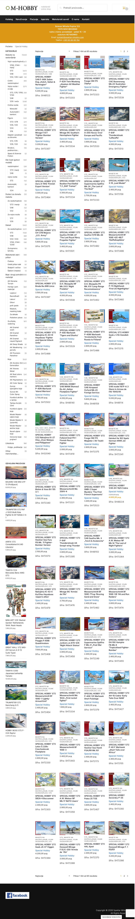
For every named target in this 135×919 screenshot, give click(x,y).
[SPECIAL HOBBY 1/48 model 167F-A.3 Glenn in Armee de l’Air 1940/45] (119, 369)
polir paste (14, 305)
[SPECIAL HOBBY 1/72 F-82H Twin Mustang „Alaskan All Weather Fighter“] (70, 62)
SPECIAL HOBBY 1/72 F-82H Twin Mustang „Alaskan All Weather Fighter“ (70, 83)
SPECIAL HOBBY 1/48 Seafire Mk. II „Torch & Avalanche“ (94, 538)
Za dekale (14, 314)
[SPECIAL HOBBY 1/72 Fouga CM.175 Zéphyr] (94, 62)
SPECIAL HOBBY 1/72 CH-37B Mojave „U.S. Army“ (45, 233)
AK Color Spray (16, 383)
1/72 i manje (15, 204)
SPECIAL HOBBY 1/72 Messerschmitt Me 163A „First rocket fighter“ (70, 697)
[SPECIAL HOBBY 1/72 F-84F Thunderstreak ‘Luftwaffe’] (119, 114)
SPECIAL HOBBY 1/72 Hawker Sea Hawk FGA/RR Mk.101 (94, 748)
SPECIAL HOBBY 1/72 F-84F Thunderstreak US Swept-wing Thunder (70, 542)
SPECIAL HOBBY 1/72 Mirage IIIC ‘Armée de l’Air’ (70, 591)
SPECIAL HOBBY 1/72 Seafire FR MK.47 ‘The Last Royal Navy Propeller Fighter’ (70, 236)
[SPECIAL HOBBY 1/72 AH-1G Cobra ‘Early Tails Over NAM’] (119, 677)
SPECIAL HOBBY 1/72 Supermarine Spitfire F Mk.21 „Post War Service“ (94, 644)
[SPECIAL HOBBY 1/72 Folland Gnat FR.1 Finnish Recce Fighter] (70, 419)
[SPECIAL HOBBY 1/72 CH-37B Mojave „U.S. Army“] (45, 215)
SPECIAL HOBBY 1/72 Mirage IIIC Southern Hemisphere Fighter (70, 132)
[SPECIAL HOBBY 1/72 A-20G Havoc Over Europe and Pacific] (94, 114)
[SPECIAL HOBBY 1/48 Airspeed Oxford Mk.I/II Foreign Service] (94, 369)
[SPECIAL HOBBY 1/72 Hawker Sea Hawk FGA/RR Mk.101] (94, 728)
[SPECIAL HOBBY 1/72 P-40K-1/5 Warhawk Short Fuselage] (94, 677)
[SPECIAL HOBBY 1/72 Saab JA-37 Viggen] (45, 828)
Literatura (10, 443)
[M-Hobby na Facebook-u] (67, 895)
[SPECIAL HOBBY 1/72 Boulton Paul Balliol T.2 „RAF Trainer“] (70, 165)
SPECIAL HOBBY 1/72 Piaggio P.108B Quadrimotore (45, 641)
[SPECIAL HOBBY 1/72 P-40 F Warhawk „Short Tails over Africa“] (119, 728)
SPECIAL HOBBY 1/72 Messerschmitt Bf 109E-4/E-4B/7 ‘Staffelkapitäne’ (119, 236)
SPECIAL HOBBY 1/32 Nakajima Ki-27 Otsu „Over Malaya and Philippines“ (45, 439)
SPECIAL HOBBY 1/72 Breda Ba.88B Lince (45, 284)
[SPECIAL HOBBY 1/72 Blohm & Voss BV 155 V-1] (45, 470)
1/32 (11, 211)
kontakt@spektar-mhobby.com (70, 37)
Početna (9, 46)
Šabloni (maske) (14, 271)
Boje (9, 359)
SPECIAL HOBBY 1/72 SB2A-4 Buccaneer (45, 797)
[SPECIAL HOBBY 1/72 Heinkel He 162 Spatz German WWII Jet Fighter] (119, 419)
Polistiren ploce (16, 317)
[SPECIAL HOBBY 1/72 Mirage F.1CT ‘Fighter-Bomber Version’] (45, 114)
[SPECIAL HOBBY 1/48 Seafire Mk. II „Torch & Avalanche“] (94, 520)
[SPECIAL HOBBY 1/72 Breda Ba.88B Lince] (45, 267)
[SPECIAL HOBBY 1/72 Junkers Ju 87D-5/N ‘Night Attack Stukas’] (70, 624)
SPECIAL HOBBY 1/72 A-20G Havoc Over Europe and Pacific (94, 133)
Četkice (11, 261)
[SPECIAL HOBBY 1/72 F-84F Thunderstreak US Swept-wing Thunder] (70, 521)
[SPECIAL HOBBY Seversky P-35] (119, 779)
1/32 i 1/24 (14, 239)
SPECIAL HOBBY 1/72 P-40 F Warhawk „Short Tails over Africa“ (119, 748)
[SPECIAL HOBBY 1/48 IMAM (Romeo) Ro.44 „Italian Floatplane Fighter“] (70, 369)
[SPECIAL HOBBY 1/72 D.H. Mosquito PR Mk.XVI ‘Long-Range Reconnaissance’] (94, 266)
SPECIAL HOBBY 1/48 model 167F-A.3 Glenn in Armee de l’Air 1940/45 (119, 388)
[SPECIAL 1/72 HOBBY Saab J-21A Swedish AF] (119, 316)
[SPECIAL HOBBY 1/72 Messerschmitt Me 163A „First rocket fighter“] (70, 676)
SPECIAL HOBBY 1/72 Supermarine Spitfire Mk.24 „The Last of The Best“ (94, 185)
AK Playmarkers (16, 380)
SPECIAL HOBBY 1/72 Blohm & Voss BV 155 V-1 (45, 489)
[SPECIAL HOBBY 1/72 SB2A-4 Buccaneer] (45, 779)
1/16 (11, 131)
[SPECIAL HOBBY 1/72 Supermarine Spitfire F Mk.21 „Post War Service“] (94, 623)
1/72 (74, 76)
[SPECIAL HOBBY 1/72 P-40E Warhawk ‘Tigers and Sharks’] (70, 315)
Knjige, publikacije (15, 447)
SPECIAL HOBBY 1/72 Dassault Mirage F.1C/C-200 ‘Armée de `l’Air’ (70, 848)
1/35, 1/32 (14, 125)
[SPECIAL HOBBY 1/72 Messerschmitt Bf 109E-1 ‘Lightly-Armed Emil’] (45, 677)
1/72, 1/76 (14, 141)
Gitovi (12, 302)
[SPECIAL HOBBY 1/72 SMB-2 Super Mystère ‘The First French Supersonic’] (94, 470)
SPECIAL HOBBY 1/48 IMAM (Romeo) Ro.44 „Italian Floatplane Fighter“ (69, 388)
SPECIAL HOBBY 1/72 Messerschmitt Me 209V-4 (70, 489)
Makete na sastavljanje (41, 71)
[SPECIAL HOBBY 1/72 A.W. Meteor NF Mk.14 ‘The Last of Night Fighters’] (119, 521)
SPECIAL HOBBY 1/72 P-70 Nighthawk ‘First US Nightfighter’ (119, 286)
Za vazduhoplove (15, 201)
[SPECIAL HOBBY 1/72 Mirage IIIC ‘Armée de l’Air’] (70, 573)
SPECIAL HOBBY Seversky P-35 (117, 796)
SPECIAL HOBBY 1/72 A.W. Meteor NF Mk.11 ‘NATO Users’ (70, 798)
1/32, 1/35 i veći (41, 428)
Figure (10, 118)
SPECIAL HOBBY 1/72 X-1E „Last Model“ (119, 181)
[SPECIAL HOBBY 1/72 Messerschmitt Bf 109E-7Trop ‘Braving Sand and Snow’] (94, 573)
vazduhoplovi (13, 166)
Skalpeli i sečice (14, 267)
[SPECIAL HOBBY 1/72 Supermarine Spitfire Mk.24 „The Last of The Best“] (94, 165)
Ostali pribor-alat (14, 264)
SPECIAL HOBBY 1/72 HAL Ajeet (94, 845)
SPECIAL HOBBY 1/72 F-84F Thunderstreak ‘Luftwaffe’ (119, 134)
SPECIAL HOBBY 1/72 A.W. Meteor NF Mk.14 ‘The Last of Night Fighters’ (119, 542)
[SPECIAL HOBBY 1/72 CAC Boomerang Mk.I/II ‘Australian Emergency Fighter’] (119, 62)
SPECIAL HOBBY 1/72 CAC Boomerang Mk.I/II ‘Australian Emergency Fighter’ (119, 83)
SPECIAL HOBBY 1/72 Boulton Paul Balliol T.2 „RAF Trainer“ (70, 183)
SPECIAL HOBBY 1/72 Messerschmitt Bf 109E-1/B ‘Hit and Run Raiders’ (119, 593)
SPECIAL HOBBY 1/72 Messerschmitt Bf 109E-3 (70, 747)
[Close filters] (27, 51)
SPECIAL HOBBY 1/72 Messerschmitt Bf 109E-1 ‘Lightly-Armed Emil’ (45, 697)
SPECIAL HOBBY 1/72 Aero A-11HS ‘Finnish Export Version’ (45, 184)
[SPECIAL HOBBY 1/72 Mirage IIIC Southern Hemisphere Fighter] (70, 114)
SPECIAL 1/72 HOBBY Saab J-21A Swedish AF (119, 335)
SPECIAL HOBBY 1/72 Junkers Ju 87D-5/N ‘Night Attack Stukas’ (70, 643)
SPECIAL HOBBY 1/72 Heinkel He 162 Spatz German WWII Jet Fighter (119, 439)
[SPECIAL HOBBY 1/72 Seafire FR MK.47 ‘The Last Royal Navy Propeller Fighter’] (70, 216)
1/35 (11, 221)
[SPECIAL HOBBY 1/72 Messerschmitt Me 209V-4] (70, 470)
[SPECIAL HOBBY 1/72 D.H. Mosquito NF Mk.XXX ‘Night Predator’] (70, 266)
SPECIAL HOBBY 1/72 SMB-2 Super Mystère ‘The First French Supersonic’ (94, 491)
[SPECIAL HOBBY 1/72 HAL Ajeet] (94, 828)
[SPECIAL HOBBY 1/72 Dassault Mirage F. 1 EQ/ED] (119, 828)
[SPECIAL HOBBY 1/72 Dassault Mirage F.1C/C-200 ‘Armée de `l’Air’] (70, 828)
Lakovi (12, 299)
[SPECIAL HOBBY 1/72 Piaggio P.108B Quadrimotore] (45, 623)
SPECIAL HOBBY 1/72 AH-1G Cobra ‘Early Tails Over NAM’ (119, 695)
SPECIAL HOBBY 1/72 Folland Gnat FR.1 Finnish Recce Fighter (70, 439)
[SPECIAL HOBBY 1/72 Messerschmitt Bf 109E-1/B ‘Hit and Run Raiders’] (119, 573)
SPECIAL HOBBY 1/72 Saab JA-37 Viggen (45, 845)
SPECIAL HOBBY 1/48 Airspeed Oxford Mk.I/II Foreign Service (92, 389)
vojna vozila (12, 177)
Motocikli (13, 109)
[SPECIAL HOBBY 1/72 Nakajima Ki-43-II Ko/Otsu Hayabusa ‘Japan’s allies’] (45, 573)
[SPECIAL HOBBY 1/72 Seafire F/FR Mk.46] (94, 216)
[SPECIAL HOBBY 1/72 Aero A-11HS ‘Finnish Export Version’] (45, 165)
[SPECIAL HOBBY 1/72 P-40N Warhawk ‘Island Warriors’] (45, 370)
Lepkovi (13, 293)
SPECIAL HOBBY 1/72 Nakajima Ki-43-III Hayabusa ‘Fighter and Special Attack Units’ (45, 337)
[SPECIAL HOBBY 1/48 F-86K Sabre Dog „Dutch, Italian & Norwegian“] (45, 61)
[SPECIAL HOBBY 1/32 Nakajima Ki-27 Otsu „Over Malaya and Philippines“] (45, 419)
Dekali (8, 225)
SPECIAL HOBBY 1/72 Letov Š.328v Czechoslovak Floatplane (45, 748)
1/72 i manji (14, 170)
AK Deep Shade (16, 344)
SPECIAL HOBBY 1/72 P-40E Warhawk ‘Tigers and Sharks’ (70, 333)
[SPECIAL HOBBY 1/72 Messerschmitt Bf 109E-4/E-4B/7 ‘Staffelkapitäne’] (119, 216)
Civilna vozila (13, 105)
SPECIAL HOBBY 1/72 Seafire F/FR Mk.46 (94, 233)
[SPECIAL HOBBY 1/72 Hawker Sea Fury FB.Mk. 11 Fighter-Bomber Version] (45, 521)
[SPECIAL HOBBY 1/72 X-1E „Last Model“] (119, 164)
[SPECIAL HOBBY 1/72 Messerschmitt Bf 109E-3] (70, 728)
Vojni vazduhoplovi (44, 73)
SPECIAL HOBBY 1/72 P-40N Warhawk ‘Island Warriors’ (45, 389)
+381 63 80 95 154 (71, 40)
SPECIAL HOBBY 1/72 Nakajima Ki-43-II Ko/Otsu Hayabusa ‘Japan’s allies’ (45, 593)
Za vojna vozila (14, 214)
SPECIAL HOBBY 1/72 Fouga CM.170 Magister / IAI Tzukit (94, 438)
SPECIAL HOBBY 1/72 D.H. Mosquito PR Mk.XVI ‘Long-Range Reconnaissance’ (94, 285)
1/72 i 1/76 (14, 122)
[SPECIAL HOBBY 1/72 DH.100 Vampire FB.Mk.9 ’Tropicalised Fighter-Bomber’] (119, 623)
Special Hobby (42, 88)
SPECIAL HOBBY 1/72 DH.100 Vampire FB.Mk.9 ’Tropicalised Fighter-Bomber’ (119, 645)
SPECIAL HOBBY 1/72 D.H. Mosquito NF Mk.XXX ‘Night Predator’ (70, 285)
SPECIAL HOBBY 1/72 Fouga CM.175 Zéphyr (94, 81)
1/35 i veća (14, 101)
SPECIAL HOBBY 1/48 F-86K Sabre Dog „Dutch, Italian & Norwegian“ (45, 81)
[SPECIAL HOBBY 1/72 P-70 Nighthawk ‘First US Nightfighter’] (119, 267)
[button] (120, 7)
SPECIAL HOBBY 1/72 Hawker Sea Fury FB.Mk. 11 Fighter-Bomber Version (45, 541)
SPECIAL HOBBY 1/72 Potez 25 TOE (94, 797)
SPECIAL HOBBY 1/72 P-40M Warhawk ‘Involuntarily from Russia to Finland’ (94, 336)
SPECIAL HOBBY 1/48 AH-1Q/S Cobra (118, 486)
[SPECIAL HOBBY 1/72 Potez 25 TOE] (94, 779)
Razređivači (14, 296)
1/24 (11, 128)
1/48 (50, 74)
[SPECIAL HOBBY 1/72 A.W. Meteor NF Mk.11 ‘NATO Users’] (70, 779)
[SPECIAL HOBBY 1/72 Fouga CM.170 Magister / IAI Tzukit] (94, 419)
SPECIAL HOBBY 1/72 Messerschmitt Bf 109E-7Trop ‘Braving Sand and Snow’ (94, 593)
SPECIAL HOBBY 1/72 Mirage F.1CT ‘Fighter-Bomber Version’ (45, 134)
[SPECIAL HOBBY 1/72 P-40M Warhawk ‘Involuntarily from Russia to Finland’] (94, 316)
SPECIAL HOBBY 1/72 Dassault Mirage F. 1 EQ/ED (119, 847)
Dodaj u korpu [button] (45, 102)
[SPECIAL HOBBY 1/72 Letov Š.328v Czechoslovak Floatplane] (45, 728)
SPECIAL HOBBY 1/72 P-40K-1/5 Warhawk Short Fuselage (94, 696)
